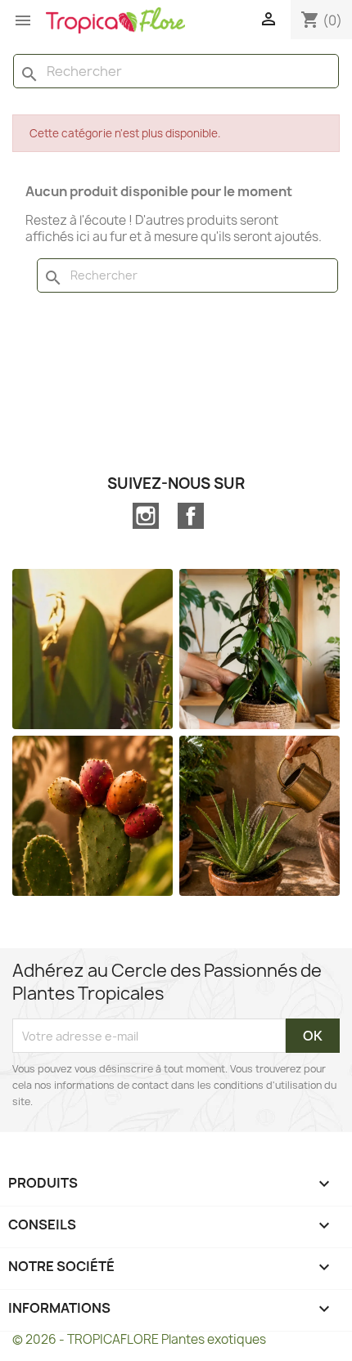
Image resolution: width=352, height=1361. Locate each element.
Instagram (146, 516)
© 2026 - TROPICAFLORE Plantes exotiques (139, 1339)
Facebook (191, 516)
